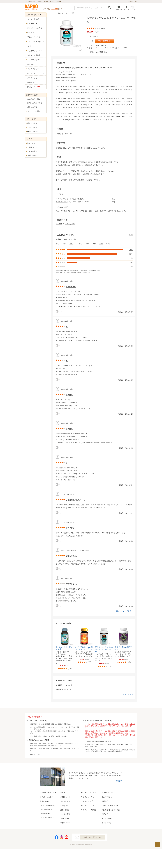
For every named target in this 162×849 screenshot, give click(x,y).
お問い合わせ (32, 155)
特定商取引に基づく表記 (111, 810)
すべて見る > (128, 694)
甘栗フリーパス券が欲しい (71, 550)
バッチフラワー (33, 69)
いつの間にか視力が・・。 (76, 500)
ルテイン (59, 199)
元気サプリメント (34, 37)
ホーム (53, 13)
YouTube (66, 837)
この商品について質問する (97, 52)
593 (129, 662)
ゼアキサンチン (61, 202)
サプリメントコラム (88, 806)
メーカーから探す (34, 111)
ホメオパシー (32, 64)
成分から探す (32, 107)
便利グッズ (31, 82)
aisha (62, 281)
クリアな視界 (70, 13)
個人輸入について (35, 754)
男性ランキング (33, 131)
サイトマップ (107, 823)
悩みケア (60, 13)
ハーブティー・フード (35, 73)
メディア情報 (107, 818)
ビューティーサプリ (34, 24)
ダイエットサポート (34, 19)
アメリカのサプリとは (89, 801)
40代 (101, 244)
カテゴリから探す (46, 797)
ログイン (126, 9)
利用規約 (105, 814)
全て (57, 244)
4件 (131, 262)
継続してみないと (72, 556)
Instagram (61, 837)
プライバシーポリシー (110, 806)
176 (70, 668)
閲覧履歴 (59, 685)
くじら (63, 494)
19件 (131, 254)
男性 (71, 244)
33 (109, 666)
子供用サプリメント (34, 51)
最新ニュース (65, 823)
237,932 (54, 9)
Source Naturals (101, 45)
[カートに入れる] (104, 41)
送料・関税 (64, 810)
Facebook (56, 837)
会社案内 (119, 781)
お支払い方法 (65, 801)
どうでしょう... (71, 584)
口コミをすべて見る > (124, 611)
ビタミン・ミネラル (34, 28)
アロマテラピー (33, 78)
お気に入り (119, 9)
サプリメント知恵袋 (88, 810)
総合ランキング (33, 123)
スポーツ (30, 46)
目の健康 (69, 395)
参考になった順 (70, 239)
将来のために (71, 287)
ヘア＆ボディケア (34, 60)
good (58, 311)
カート (133, 9)
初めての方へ (32, 143)
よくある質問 (32, 151)
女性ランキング (33, 127)
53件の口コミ (107, 28)
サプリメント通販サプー (32, 7)
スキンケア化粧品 (34, 55)
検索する (109, 7)
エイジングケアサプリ (35, 42)
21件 (131, 250)
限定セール (33, 87)
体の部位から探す (34, 99)
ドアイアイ (70, 528)
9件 (131, 258)
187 (89, 662)
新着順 (58, 239)
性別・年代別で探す (34, 103)
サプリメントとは (87, 797)
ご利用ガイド (32, 147)
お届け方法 (64, 806)
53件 (131, 235)
